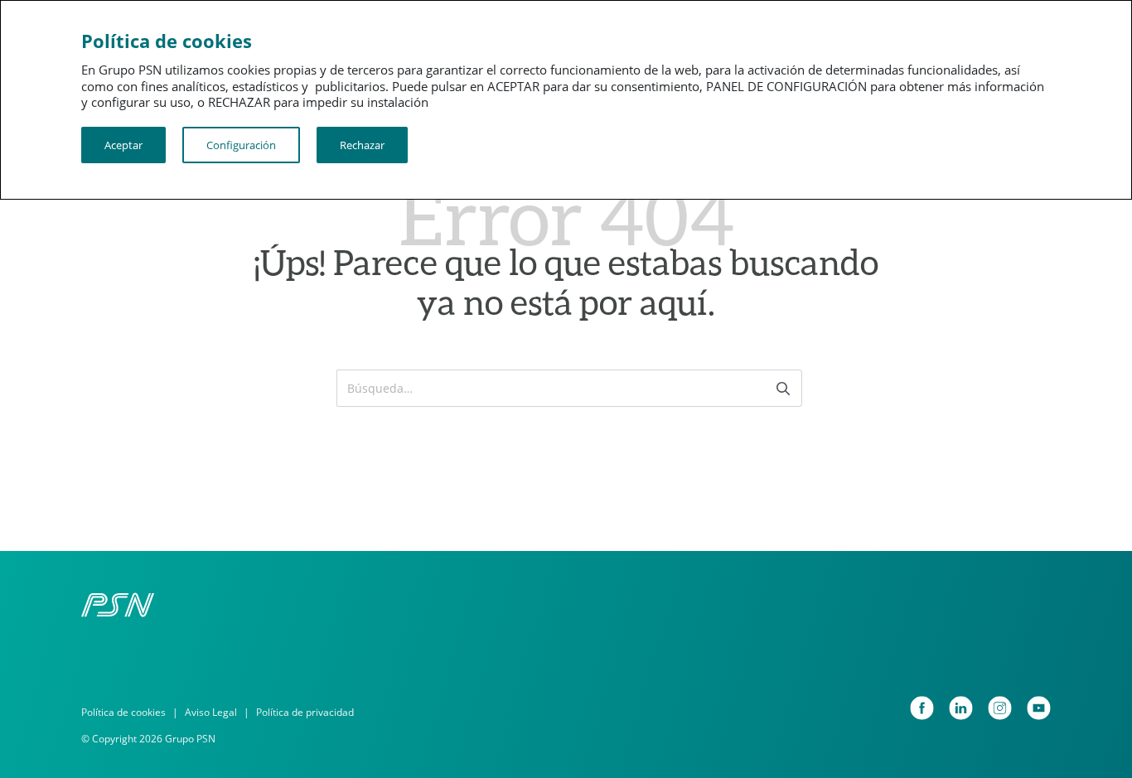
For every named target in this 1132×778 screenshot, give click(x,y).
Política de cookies (123, 712)
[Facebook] (922, 708)
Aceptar (123, 145)
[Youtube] (1039, 708)
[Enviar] (783, 388)
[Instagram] (1000, 708)
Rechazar (362, 145)
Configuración (241, 145)
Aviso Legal (211, 712)
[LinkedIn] (961, 708)
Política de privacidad (305, 712)
